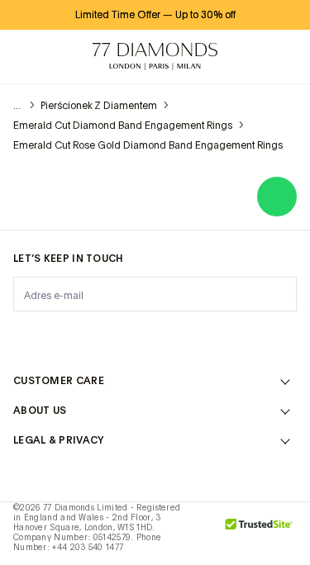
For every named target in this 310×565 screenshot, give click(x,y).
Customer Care (58, 381)
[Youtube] (243, 335)
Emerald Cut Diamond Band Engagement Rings (122, 126)
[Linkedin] (199, 335)
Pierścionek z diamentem (99, 106)
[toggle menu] (26, 57)
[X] (111, 335)
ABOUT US (39, 410)
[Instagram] (23, 335)
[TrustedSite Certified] (259, 533)
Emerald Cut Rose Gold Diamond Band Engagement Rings (148, 145)
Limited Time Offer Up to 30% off (155, 15)
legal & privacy (58, 440)
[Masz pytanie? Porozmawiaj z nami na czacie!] (277, 196)
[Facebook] (67, 335)
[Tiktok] (287, 335)
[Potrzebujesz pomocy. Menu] (63, 57)
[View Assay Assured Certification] (203, 533)
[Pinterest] (155, 335)
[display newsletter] (276, 293)
